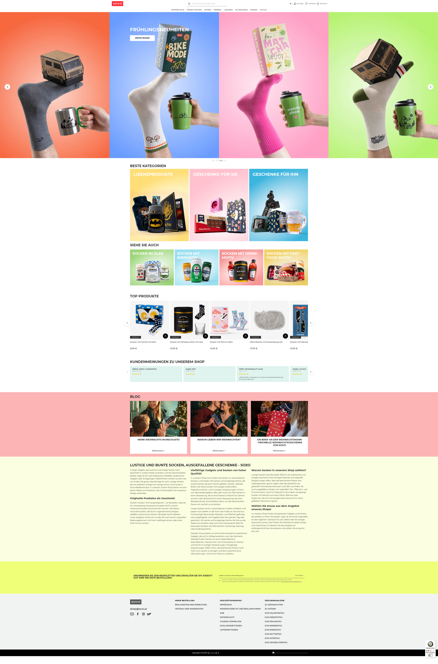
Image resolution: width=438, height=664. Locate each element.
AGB (222, 613)
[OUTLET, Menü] (268, 9)
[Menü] (434, 641)
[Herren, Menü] (222, 9)
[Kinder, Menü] (258, 9)
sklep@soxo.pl (138, 609)
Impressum (226, 605)
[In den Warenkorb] (165, 336)
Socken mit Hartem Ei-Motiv (143, 342)
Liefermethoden (229, 630)
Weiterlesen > (158, 451)
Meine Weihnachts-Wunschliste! (159, 439)
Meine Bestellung (185, 600)
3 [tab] (220, 161)
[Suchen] (189, 3)
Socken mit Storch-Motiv (221, 342)
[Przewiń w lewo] (7, 87)
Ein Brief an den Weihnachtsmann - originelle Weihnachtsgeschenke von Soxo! (279, 442)
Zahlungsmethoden (231, 626)
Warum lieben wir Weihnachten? (219, 439)
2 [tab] (217, 161)
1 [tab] (213, 161)
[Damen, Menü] (212, 9)
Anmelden (299, 575)
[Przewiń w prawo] (430, 87)
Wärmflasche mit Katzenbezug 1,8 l (266, 342)
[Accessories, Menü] (249, 9)
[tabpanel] (219, 85)
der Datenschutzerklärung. (291, 581)
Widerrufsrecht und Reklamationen (240, 609)
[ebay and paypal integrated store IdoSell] (290, 653)
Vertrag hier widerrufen (189, 609)
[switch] (430, 655)
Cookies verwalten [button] (230, 621)
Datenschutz (227, 617)
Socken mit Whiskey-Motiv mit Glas (186, 342)
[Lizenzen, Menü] (234, 9)
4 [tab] (224, 161)
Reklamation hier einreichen (191, 605)
